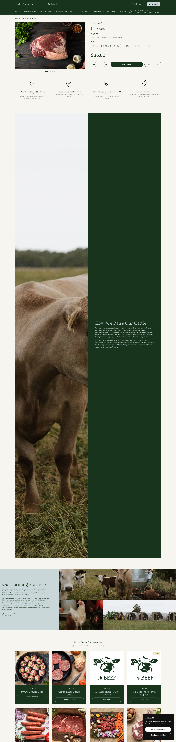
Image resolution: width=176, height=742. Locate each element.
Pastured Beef (25, 18)
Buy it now (153, 64)
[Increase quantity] (106, 64)
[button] (153, 4)
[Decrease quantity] (93, 64)
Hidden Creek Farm (25, 4)
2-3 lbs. (95, 46)
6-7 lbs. (137, 46)
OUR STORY (9, 615)
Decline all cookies (158, 735)
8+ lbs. (148, 46)
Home (16, 18)
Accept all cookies (158, 729)
